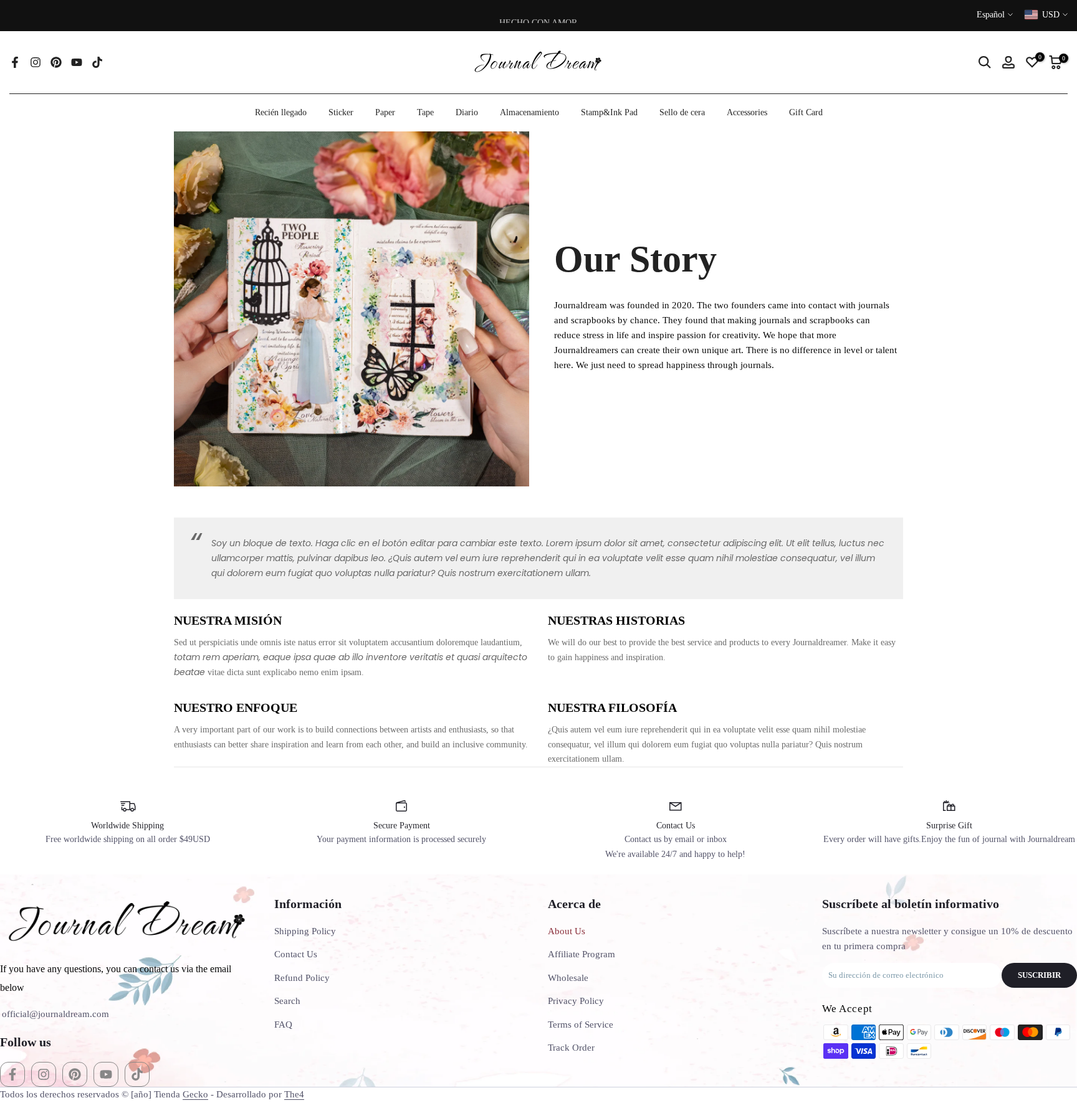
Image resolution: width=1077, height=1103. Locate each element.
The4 (294, 1094)
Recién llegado (281, 112)
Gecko (195, 1094)
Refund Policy (302, 978)
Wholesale (568, 978)
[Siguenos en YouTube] (76, 62)
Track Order (571, 1048)
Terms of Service (580, 1025)
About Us (566, 931)
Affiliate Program (581, 954)
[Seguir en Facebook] (15, 62)
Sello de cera (682, 112)
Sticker (340, 112)
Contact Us (295, 954)
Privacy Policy (576, 1001)
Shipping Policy (305, 931)
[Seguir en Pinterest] (56, 62)
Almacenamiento (529, 112)
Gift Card (806, 112)
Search (287, 1001)
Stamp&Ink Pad (609, 112)
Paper (385, 112)
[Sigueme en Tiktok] (97, 62)
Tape (425, 112)
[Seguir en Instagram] (35, 62)
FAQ (283, 1025)
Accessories (747, 112)
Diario (467, 112)
